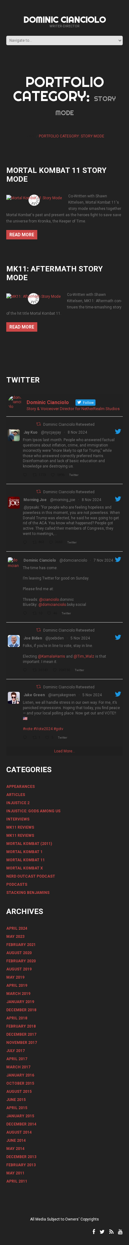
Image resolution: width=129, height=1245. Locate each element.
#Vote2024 (43, 729)
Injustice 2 (17, 803)
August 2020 (19, 953)
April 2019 (16, 985)
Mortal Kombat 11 (25, 860)
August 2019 (19, 969)
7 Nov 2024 (103, 560)
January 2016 (20, 1075)
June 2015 (16, 1100)
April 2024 (16, 928)
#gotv (58, 729)
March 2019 (18, 993)
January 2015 (20, 1116)
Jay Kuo (30, 432)
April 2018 (16, 1018)
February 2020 (21, 961)
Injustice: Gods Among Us (33, 811)
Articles (15, 795)
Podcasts (16, 884)
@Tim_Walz (84, 656)
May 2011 (15, 1173)
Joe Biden (32, 638)
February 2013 (21, 1165)
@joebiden (54, 638)
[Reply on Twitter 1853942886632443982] (26, 670)
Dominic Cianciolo (64, 19)
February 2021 (21, 945)
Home (30, 136)
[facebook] (94, 1232)
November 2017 (21, 1042)
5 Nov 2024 (80, 638)
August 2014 (19, 1132)
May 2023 (15, 936)
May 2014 (15, 1148)
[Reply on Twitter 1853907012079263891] (26, 738)
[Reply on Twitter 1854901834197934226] (26, 543)
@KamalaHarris (51, 656)
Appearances (20, 786)
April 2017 (16, 1059)
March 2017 (18, 1067)
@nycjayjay (51, 432)
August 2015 (19, 1091)
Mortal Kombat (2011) (29, 844)
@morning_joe (62, 500)
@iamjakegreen (62, 695)
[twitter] (102, 1232)
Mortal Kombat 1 (24, 852)
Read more (21, 234)
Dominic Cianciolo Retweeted (69, 424)
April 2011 (16, 1181)
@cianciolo (49, 599)
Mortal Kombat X (24, 868)
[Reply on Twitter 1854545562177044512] (26, 613)
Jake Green (34, 695)
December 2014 (21, 1124)
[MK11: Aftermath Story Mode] (33, 296)
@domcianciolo (73, 560)
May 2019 (15, 977)
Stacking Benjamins (27, 892)
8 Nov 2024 (77, 432)
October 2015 (20, 1083)
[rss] (111, 1232)
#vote (28, 729)
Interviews (17, 819)
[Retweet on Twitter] (38, 424)
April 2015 (16, 1108)
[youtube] (120, 1232)
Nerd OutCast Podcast (30, 876)
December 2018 (21, 1010)
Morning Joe (35, 500)
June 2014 (16, 1140)
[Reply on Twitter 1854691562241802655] (26, 475)
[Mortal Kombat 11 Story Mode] (34, 198)
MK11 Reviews (20, 827)
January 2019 (20, 1002)
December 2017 (21, 1034)
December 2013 (21, 1157)
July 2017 (15, 1051)
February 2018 (21, 1026)
